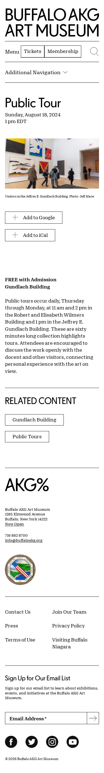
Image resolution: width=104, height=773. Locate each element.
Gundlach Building (34, 419)
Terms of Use (20, 639)
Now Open (14, 524)
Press (11, 625)
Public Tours (27, 436)
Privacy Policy (68, 625)
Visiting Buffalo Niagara (69, 643)
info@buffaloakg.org (23, 540)
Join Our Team (69, 611)
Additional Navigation (32, 72)
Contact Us (18, 611)
